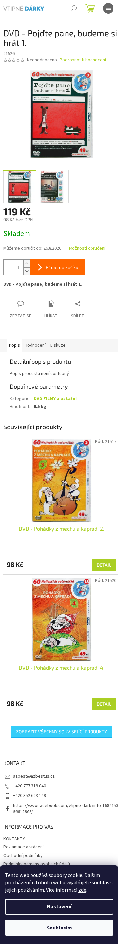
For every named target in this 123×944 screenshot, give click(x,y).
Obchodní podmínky (23, 855)
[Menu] (108, 8)
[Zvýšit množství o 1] (26, 263)
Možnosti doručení (87, 248)
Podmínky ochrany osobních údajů (36, 864)
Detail (104, 565)
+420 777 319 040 (29, 786)
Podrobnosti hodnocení (83, 60)
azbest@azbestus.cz (34, 776)
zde (82, 890)
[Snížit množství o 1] (26, 271)
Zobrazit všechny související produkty (61, 731)
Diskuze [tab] (58, 345)
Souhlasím (59, 927)
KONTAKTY (14, 839)
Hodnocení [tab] (35, 345)
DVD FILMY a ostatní (55, 399)
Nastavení (59, 906)
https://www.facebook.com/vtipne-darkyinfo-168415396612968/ (65, 808)
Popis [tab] (14, 345)
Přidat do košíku (62, 267)
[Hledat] (73, 8)
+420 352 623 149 (29, 795)
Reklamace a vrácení (23, 847)
